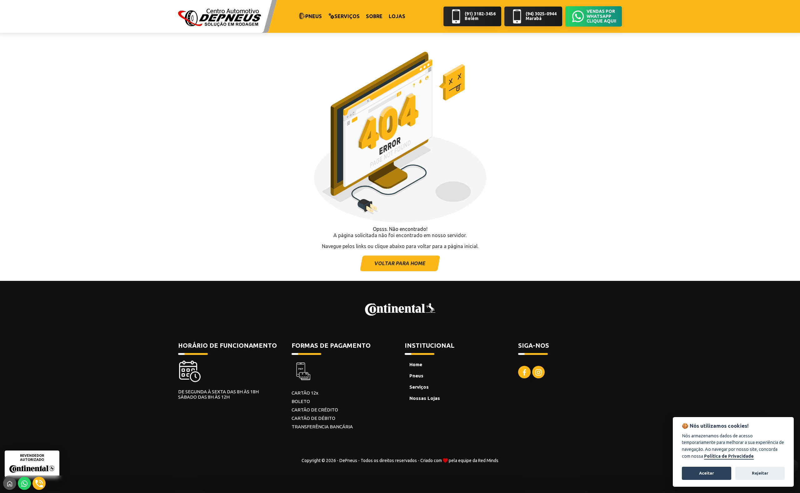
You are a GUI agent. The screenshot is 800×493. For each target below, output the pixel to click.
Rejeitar (760, 473)
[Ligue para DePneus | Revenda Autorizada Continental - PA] (39, 483)
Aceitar (706, 473)
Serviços (419, 387)
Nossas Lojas (424, 398)
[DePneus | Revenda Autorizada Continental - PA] (219, 17)
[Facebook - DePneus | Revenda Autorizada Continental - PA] (524, 372)
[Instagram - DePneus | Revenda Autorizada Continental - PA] (538, 372)
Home (415, 364)
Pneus (416, 375)
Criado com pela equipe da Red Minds (459, 460)
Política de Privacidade (729, 456)
